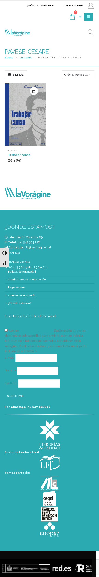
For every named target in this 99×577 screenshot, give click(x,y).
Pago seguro (73, 5)
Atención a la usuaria (21, 295)
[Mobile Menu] (88, 17)
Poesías (12, 150)
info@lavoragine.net (37, 247)
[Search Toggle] (90, 32)
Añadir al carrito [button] (34, 91)
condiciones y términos (36, 331)
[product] (25, 114)
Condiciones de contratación (27, 279)
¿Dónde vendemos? (41, 5)
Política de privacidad (22, 271)
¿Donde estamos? (20, 303)
